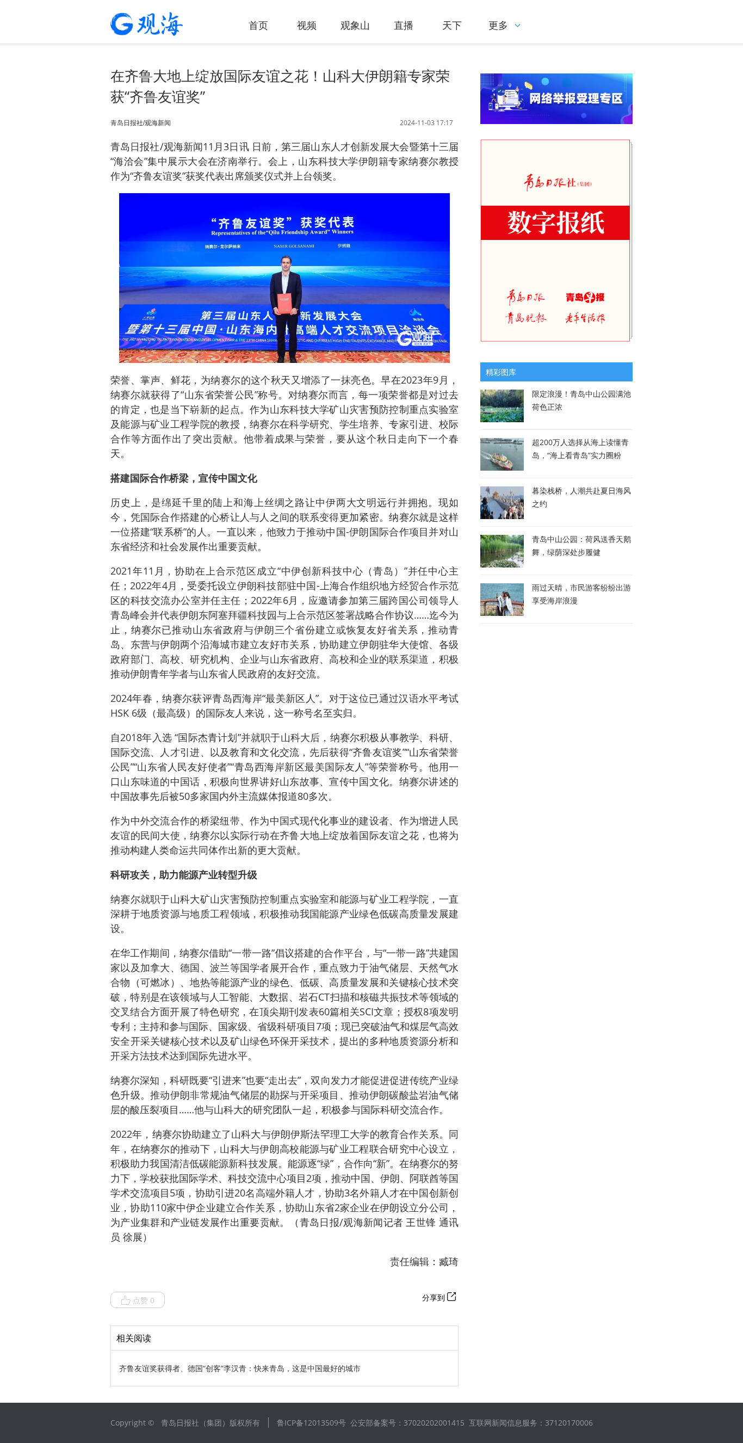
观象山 (355, 25)
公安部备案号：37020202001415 (407, 1422)
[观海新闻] (162, 24)
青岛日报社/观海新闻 (140, 123)
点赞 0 (143, 1300)
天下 (452, 25)
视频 (307, 25)
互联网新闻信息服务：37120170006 (531, 1422)
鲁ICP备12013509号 (311, 1422)
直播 (403, 25)
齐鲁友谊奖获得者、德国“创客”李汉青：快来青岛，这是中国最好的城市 (240, 1368)
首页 (258, 25)
